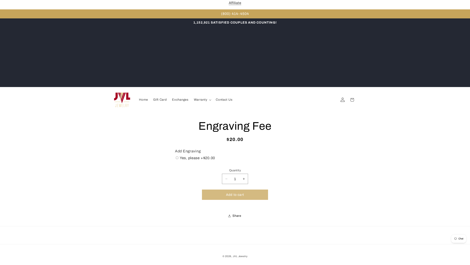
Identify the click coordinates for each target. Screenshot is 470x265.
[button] (202, 100)
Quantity (235, 170)
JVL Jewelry (240, 256)
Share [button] (236, 216)
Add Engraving (188, 151)
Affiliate (235, 3)
